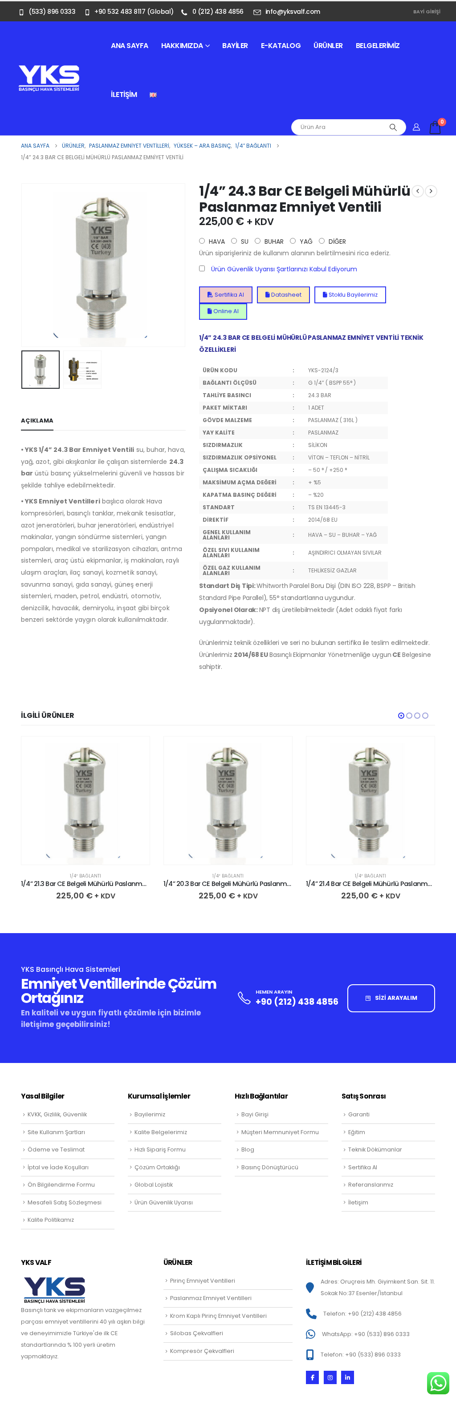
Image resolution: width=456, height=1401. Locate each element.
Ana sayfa (129, 45)
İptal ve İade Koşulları (58, 1167)
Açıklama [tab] (37, 420)
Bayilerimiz (149, 1114)
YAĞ (305, 241)
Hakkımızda (182, 45)
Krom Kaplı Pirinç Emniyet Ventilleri (218, 1316)
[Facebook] (312, 1377)
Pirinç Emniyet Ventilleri (202, 1280)
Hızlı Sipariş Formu (160, 1149)
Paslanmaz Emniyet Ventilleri (211, 1298)
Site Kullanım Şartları (56, 1132)
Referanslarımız (370, 1184)
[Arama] (393, 127)
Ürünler (328, 45)
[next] (431, 191)
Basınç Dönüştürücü (269, 1167)
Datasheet (285, 294)
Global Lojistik (153, 1184)
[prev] (417, 191)
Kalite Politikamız (51, 1220)
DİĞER (336, 241)
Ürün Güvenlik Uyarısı (163, 1202)
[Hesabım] (416, 127)
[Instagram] (330, 1377)
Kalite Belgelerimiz (160, 1132)
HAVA (216, 241)
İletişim (124, 94)
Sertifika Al (228, 294)
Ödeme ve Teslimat (56, 1149)
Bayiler (235, 45)
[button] (23, 265)
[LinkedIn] (347, 1377)
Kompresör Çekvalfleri (202, 1351)
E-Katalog (281, 45)
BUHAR (273, 241)
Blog (247, 1149)
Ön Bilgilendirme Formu (61, 1184)
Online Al (225, 311)
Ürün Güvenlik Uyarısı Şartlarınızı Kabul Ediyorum (284, 269)
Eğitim (356, 1132)
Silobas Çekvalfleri (196, 1333)
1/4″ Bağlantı (85, 876)
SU (243, 241)
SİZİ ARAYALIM (395, 998)
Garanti (359, 1114)
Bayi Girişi (426, 11)
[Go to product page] (85, 801)
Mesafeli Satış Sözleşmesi (65, 1202)
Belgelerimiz (378, 45)
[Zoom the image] (49, 69)
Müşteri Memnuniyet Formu (280, 1132)
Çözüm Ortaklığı (157, 1167)
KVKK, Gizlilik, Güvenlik (57, 1114)
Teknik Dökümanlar (375, 1149)
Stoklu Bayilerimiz (352, 294)
